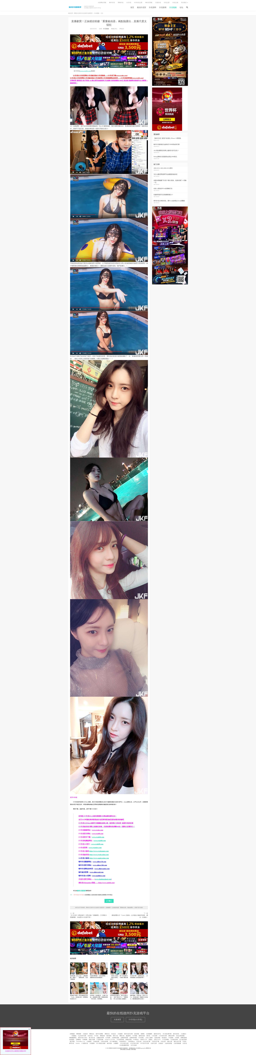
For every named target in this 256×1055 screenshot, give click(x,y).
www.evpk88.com (100, 840)
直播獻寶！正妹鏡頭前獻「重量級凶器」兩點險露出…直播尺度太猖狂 (124, 907)
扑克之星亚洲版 (180, 1035)
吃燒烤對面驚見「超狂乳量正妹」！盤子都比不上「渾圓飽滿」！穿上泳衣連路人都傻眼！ (119, 997)
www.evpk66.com (98, 837)
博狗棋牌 (78, 1034)
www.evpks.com (97, 830)
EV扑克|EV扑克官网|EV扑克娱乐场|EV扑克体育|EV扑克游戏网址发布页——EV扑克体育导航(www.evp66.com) (107, 78)
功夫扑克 (90, 1035)
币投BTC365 (143, 1039)
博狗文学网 (171, 1035)
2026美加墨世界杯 (124, 1045)
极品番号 (128, 1035)
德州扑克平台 (157, 1034)
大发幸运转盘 (168, 1043)
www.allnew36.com (99, 862)
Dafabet (78, 1043)
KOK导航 (141, 1037)
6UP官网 (108, 1037)
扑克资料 (152, 7)
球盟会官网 (129, 1039)
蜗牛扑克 (112, 2)
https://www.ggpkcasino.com (99, 858)
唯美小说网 (92, 1039)
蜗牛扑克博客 (99, 1034)
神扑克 (148, 1035)
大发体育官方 (122, 1041)
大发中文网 (154, 1043)
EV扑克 (96, 1035)
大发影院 (89, 1041)
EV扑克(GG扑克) (135, 1020)
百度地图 (128, 1049)
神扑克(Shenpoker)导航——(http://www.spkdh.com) (97, 883)
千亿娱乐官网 (174, 1039)
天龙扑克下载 (155, 1041)
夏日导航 (72, 1041)
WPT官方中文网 (144, 1043)
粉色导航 (136, 1034)
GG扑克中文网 (163, 1035)
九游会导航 (157, 1037)
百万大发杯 (134, 1045)
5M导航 (177, 1037)
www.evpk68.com (97, 844)
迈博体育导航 (133, 1037)
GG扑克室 (154, 1035)
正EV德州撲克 (113, 1041)
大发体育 (117, 1020)
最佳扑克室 (141, 7)
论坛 (181, 7)
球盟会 (150, 1039)
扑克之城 (175, 2)
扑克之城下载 (146, 1041)
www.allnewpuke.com (102, 869)
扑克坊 (184, 1041)
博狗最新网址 (72, 1037)
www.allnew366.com (100, 865)
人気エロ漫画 (148, 1037)
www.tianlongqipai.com (103, 879)
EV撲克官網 (100, 1039)
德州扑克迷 (142, 1035)
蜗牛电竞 (109, 1043)
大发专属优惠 (177, 1043)
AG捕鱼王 (183, 1034)
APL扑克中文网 (124, 1043)
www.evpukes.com (95, 847)
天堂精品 (74, 1035)
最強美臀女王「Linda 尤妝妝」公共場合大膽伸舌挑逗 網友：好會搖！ (130, 916)
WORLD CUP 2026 (110, 1039)
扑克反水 (113, 1034)
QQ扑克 (185, 1043)
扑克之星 (167, 2)
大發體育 (116, 1043)
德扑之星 (169, 1041)
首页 (132, 7)
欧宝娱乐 (164, 1037)
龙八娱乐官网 (183, 1039)
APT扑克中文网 (134, 1043)
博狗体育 (102, 1035)
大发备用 (85, 1034)
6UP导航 (134, 1035)
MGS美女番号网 (167, 1034)
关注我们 (184, 2)
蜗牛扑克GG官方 (82, 1037)
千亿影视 (170, 1037)
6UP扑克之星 (138, 2)
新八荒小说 (92, 1037)
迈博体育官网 (124, 1037)
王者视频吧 (149, 1034)
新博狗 (142, 1034)
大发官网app (131, 1041)
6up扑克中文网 (82, 1035)
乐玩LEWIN (157, 1039)
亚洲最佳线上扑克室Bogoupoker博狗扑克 (140, 1048)
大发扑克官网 (104, 1041)
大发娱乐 (160, 1043)
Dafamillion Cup (80, 1041)
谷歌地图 (133, 1049)
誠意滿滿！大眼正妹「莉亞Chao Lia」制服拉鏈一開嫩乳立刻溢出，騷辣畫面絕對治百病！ (139, 997)
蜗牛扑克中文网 (128, 1034)
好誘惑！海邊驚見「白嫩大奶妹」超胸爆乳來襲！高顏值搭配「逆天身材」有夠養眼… (99, 997)
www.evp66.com (85, 71)
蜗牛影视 (108, 1035)
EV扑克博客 (165, 1039)
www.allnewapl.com (96, 872)
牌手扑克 (71, 1043)
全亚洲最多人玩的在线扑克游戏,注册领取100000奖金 (98, 894)
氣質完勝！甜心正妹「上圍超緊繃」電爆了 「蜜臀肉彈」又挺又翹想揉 (79, 977)
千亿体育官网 (120, 1039)
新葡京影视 (184, 1037)
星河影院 (71, 1039)
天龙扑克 (158, 2)
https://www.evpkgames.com (99, 851)
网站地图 (122, 1049)
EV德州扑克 (85, 1043)
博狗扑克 (120, 2)
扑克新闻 (162, 7)
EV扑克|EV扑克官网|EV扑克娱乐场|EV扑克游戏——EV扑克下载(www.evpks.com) (100, 75)
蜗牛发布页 (176, 1034)
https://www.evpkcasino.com (99, 854)
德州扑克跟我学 (81, 890)
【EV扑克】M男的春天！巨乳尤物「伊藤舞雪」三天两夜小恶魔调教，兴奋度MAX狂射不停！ (88, 916)
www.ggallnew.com (98, 876)
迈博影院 (78, 1039)
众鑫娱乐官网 (100, 1037)
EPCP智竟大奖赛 (100, 1043)
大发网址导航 (102, 2)
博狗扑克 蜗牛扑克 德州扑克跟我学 (75, 7)
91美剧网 (84, 1039)
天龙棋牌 (120, 1034)
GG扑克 (128, 2)
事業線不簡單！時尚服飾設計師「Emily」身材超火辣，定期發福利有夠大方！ (79, 997)
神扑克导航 (148, 2)
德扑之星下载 (177, 1041)
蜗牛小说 (115, 1035)
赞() (110, 901)
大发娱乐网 (96, 1041)
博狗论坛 (91, 1034)
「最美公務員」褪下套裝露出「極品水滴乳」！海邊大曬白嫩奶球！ (119, 977)
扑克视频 (173, 7)
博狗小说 (122, 1035)
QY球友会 (136, 1039)
